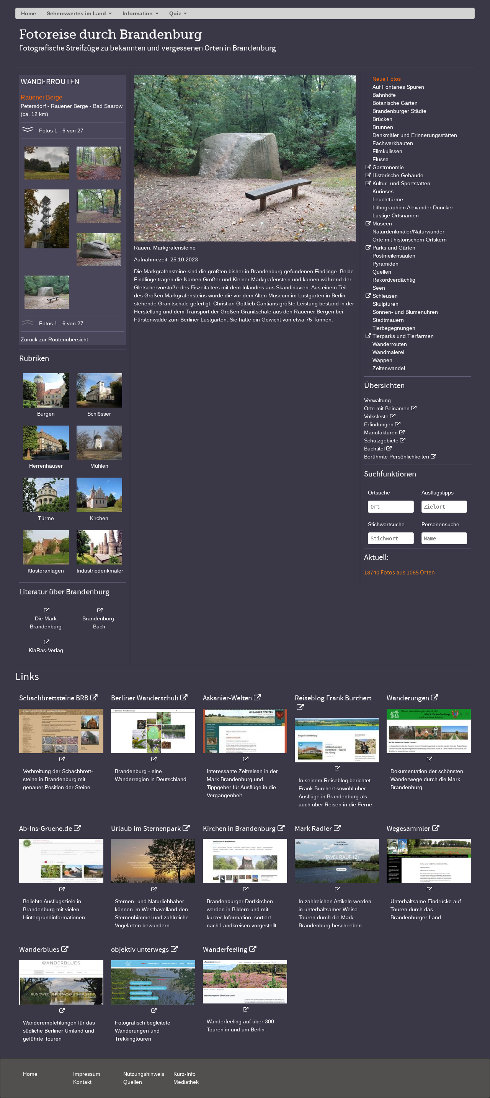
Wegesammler (408, 828)
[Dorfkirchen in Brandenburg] (245, 885)
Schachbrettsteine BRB (53, 698)
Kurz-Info (184, 1074)
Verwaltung (377, 400)
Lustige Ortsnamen (395, 215)
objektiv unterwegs (140, 949)
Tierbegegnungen (393, 328)
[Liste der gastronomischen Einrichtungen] (367, 167)
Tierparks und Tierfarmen (403, 336)
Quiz (175, 13)
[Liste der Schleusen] (367, 296)
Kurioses (383, 191)
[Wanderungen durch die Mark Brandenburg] (429, 755)
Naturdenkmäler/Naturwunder (408, 231)
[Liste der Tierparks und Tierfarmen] (367, 336)
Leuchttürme (387, 199)
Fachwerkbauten (392, 143)
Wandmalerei (388, 352)
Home (28, 13)
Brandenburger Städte (399, 111)
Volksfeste (376, 416)
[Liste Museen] (367, 223)
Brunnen (382, 127)
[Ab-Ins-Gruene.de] (61, 885)
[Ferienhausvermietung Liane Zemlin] (153, 885)
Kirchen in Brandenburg (239, 828)
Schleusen (385, 296)
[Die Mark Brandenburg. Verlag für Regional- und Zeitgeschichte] (45, 610)
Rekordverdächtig (393, 280)
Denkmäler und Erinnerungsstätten (414, 135)
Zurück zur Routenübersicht (54, 339)
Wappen (382, 360)
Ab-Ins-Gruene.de (45, 828)
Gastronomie (388, 167)
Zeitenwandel (388, 368)
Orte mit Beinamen (387, 408)
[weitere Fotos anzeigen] (27, 130)
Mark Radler (313, 828)
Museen (382, 223)
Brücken (382, 119)
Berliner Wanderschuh (144, 698)
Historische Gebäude (397, 175)
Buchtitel (374, 448)
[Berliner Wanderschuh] (153, 755)
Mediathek (186, 1082)
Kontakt (82, 1082)
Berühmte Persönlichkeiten (396, 457)
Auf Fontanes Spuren (398, 87)
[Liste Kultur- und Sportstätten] (367, 183)
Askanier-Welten (227, 698)
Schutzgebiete (381, 440)
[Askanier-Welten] (245, 755)
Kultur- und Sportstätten (401, 183)
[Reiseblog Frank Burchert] (337, 764)
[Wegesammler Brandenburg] (429, 885)
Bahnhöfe (384, 95)
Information (137, 13)
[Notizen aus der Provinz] (337, 885)
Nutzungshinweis (143, 1074)
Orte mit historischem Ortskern (409, 240)
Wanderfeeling (225, 949)
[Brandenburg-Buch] (99, 610)
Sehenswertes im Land (76, 13)
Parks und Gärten (393, 248)
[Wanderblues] (61, 1007)
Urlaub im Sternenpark (146, 828)
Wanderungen (408, 698)
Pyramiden (385, 264)
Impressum (86, 1074)
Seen (378, 288)
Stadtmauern (388, 320)
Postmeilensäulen (393, 256)
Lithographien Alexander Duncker (412, 207)
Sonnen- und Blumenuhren (405, 312)
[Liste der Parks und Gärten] (367, 248)
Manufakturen (381, 432)
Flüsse (380, 159)
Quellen (381, 272)
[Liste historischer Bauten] (367, 175)
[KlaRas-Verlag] (45, 642)
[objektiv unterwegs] (153, 1007)
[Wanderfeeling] (245, 1005)
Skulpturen (385, 304)
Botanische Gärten (395, 103)
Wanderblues (39, 949)
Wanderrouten (389, 344)
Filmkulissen (387, 151)
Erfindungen (379, 424)
